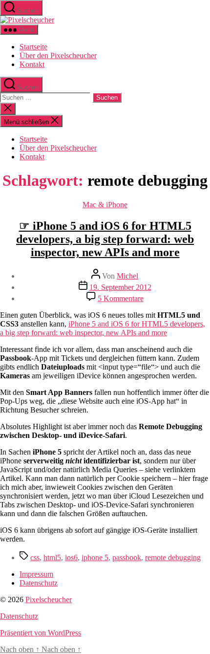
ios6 (71, 557)
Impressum (36, 574)
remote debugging (173, 557)
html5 (52, 557)
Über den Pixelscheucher (58, 55)
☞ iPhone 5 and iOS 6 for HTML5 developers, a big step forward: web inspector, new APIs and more (105, 239)
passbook (126, 557)
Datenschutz (39, 583)
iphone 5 (95, 557)
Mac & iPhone (105, 204)
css (35, 557)
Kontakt (32, 64)
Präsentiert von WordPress (40, 633)
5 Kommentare (121, 298)
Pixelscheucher (48, 599)
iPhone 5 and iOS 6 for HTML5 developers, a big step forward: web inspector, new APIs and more (102, 328)
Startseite (33, 47)
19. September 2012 (120, 287)
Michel (127, 276)
